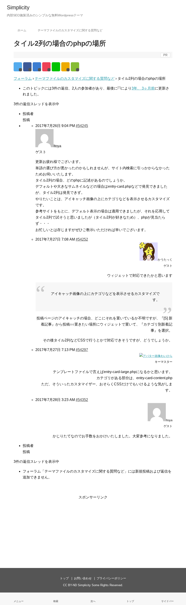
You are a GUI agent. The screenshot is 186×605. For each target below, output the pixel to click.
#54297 (82, 350)
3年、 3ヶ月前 (143, 88)
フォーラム (23, 78)
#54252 (82, 239)
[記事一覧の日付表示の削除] (93, 599)
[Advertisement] (93, 528)
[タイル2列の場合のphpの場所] (37, 66)
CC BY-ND (70, 585)
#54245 (82, 126)
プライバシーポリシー (111, 578)
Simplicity (18, 7)
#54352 (82, 400)
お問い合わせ (83, 578)
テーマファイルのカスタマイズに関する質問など (75, 78)
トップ (64, 578)
